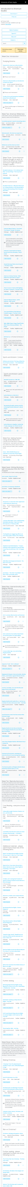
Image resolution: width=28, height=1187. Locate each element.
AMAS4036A (8, 24)
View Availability (8, 102)
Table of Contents (13, 30)
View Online (6, 73)
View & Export (13, 13)
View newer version (20, 50)
